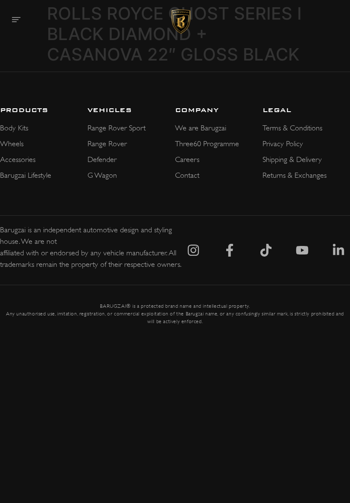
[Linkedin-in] (338, 250)
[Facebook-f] (229, 250)
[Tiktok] (266, 250)
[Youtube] (302, 250)
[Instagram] (193, 250)
